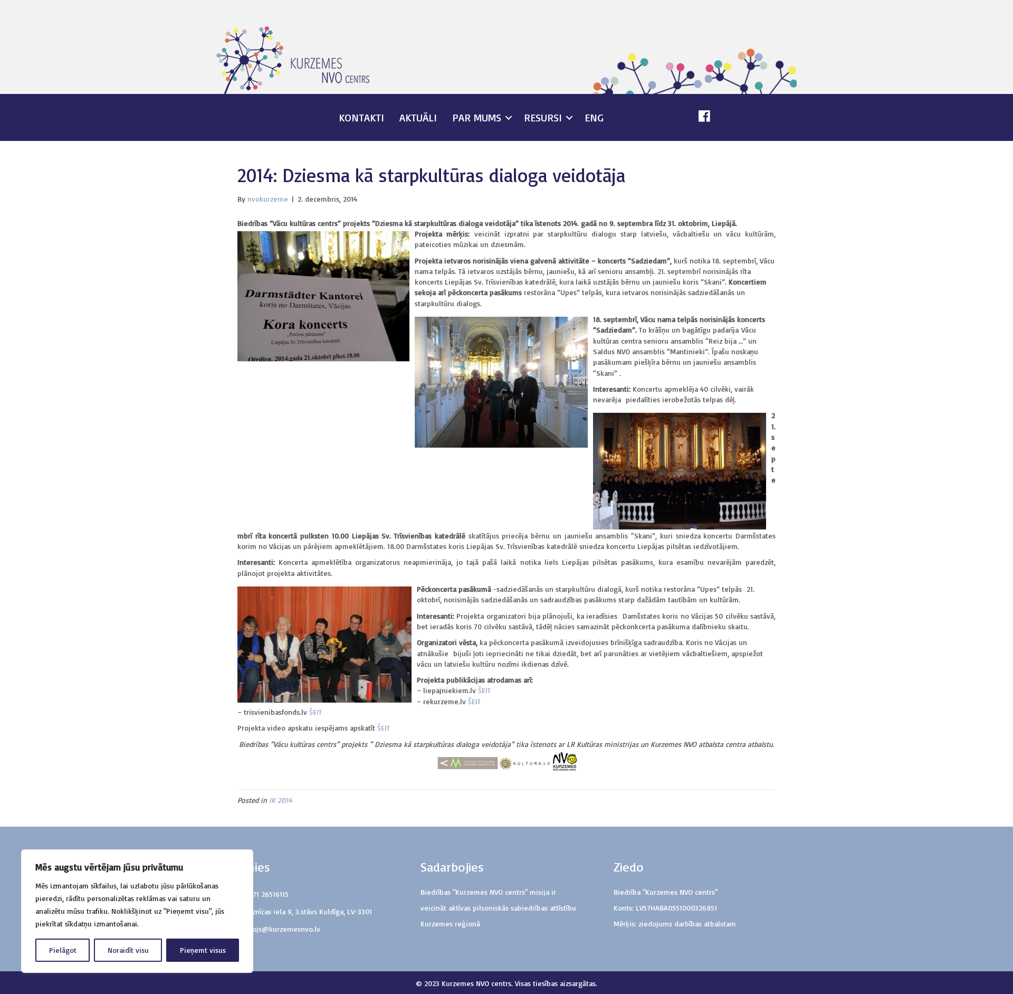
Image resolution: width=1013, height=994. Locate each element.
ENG (594, 117)
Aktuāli (418, 117)
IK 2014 (280, 800)
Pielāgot (63, 949)
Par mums (476, 117)
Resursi (543, 117)
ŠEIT (484, 690)
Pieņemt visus (203, 949)
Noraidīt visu (128, 949)
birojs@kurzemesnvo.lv (281, 928)
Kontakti (361, 117)
